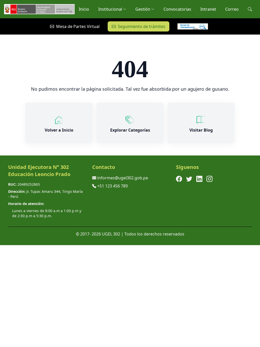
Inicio (84, 9)
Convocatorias (177, 9)
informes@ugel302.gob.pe (122, 178)
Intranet (208, 9)
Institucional (110, 9)
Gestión (142, 9)
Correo (232, 9)
